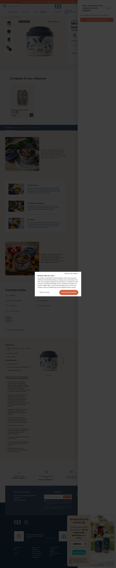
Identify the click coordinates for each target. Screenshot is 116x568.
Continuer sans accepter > (71, 273)
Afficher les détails (44, 292)
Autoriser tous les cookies (68, 292)
